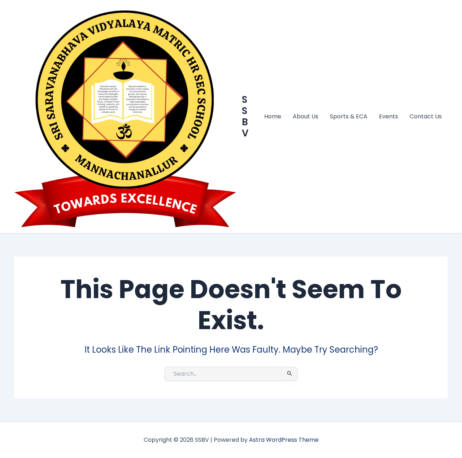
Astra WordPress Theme (284, 440)
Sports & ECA (348, 116)
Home (272, 116)
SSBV (245, 116)
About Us (305, 116)
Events (388, 116)
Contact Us (426, 116)
